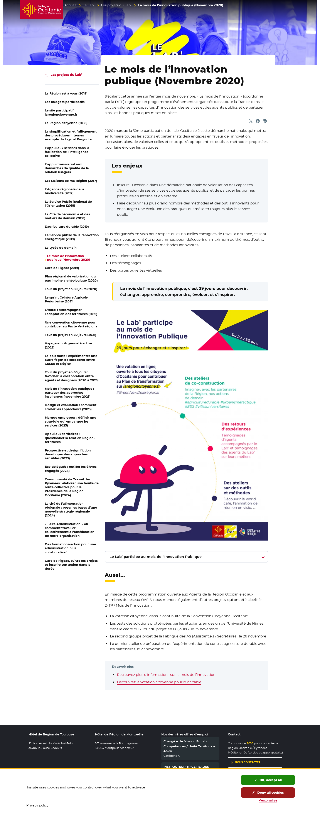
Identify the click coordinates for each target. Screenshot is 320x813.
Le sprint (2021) (66, 299)
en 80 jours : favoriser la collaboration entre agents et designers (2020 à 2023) (72, 376)
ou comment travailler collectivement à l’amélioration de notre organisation (69, 530)
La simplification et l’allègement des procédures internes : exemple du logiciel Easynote (71, 135)
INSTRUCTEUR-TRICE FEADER (186, 767)
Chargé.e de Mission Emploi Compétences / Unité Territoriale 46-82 (189, 746)
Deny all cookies (270, 793)
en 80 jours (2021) (70, 335)
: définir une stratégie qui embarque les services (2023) (70, 421)
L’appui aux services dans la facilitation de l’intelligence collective (67, 152)
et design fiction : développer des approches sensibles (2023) (69, 454)
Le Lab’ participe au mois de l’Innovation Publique (155, 557)
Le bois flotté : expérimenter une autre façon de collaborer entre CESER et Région (71, 360)
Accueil (70, 5)
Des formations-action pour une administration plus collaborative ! (70, 548)
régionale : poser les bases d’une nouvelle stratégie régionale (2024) (71, 510)
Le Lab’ (88, 5)
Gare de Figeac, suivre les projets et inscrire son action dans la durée (71, 565)
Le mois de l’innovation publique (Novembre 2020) (68, 258)
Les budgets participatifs (64, 102)
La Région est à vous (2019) (66, 93)
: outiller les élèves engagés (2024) (70, 469)
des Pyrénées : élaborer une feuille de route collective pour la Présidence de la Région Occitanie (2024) (72, 487)
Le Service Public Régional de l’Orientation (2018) (68, 203)
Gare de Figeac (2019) (62, 268)
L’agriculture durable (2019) (67, 227)
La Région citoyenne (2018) (66, 123)
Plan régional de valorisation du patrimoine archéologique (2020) (71, 278)
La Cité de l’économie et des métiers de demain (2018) (67, 216)
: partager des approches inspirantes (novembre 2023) (69, 392)
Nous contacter (258, 762)
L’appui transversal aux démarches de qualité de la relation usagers (67, 168)
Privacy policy (37, 805)
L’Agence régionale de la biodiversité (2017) (64, 191)
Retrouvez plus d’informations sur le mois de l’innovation (166, 675)
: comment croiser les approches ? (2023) (70, 407)
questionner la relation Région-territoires (70, 438)
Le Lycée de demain (61, 248)
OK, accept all (270, 780)
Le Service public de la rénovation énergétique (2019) (72, 237)
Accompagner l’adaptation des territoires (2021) (71, 312)
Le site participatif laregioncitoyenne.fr (61, 112)
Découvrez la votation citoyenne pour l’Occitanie (159, 682)
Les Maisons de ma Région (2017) (71, 181)
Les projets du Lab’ (116, 5)
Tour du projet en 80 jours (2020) (71, 289)
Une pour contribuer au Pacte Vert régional (71, 324)
